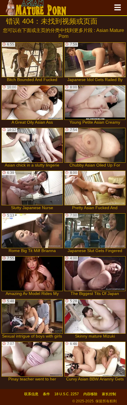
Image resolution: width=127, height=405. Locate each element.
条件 (46, 394)
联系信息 (31, 394)
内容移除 (90, 394)
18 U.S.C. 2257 (66, 394)
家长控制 (109, 394)
